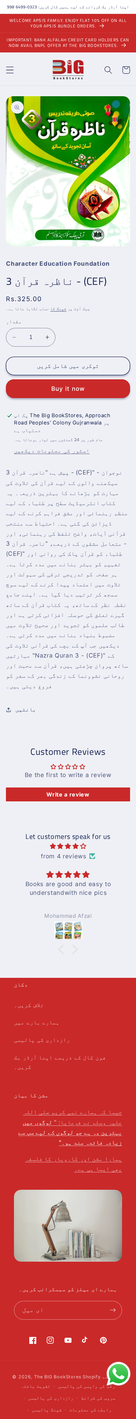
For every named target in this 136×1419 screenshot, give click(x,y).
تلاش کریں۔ (29, 1004)
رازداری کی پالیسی (42, 1039)
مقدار (14, 322)
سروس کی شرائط (98, 1398)
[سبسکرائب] (113, 1310)
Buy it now (68, 388)
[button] (10, 70)
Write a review (68, 794)
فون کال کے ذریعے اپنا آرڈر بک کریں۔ (60, 1062)
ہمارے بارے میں (37, 1022)
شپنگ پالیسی (47, 1409)
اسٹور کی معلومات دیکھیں (52, 450)
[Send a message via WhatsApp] (119, 1374)
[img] (68, 846)
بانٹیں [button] (25, 709)
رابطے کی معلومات (90, 1409)
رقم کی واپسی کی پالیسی (86, 1386)
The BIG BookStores (58, 1376)
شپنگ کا (58, 308)
